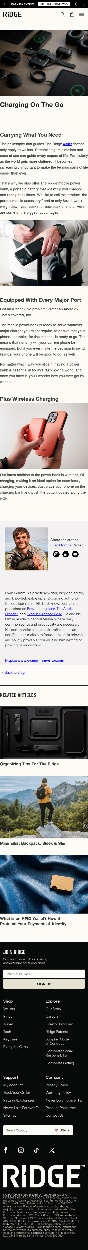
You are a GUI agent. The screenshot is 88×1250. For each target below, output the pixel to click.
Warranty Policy (58, 1092)
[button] (63, 14)
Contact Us (54, 1115)
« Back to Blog (13, 672)
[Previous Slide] (76, 4)
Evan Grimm (60, 544)
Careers (52, 1016)
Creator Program (59, 1023)
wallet (67, 144)
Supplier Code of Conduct (57, 1041)
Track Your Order (16, 1092)
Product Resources (61, 1107)
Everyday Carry (15, 1046)
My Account (13, 1084)
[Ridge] (13, 15)
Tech (7, 1031)
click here (36, 1232)
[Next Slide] (83, 4)
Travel (8, 1023)
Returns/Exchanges (19, 1100)
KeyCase (10, 1038)
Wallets (9, 1008)
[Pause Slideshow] (5, 4)
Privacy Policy (57, 1084)
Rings (7, 1016)
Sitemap (10, 1115)
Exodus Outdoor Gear (44, 613)
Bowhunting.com (41, 608)
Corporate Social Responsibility (59, 1053)
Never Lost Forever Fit (21, 1107)
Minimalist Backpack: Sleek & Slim (33, 843)
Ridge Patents (57, 1031)
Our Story (53, 1008)
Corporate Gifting (60, 1062)
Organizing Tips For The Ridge (29, 763)
